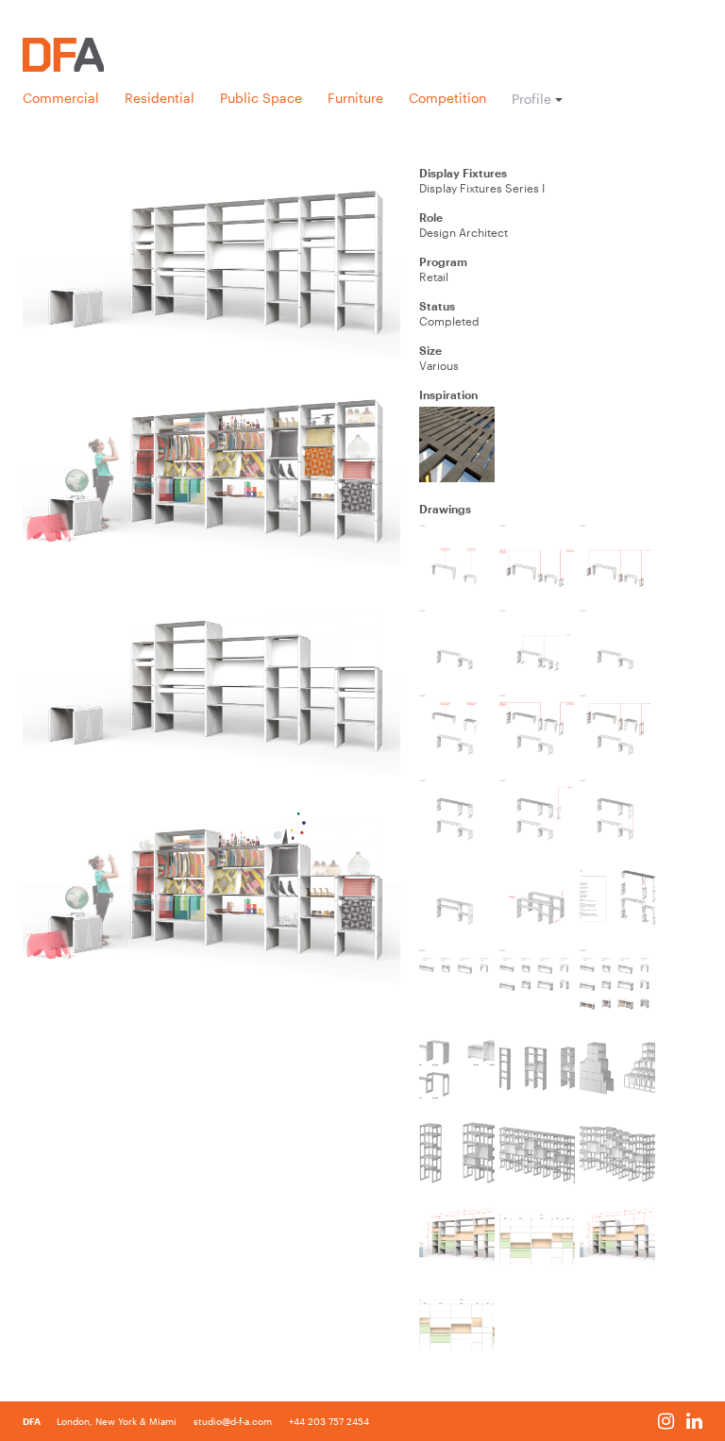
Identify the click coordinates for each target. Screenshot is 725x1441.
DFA (32, 1421)
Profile (531, 99)
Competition (447, 98)
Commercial (61, 98)
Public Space (261, 98)
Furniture (355, 98)
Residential (159, 98)
